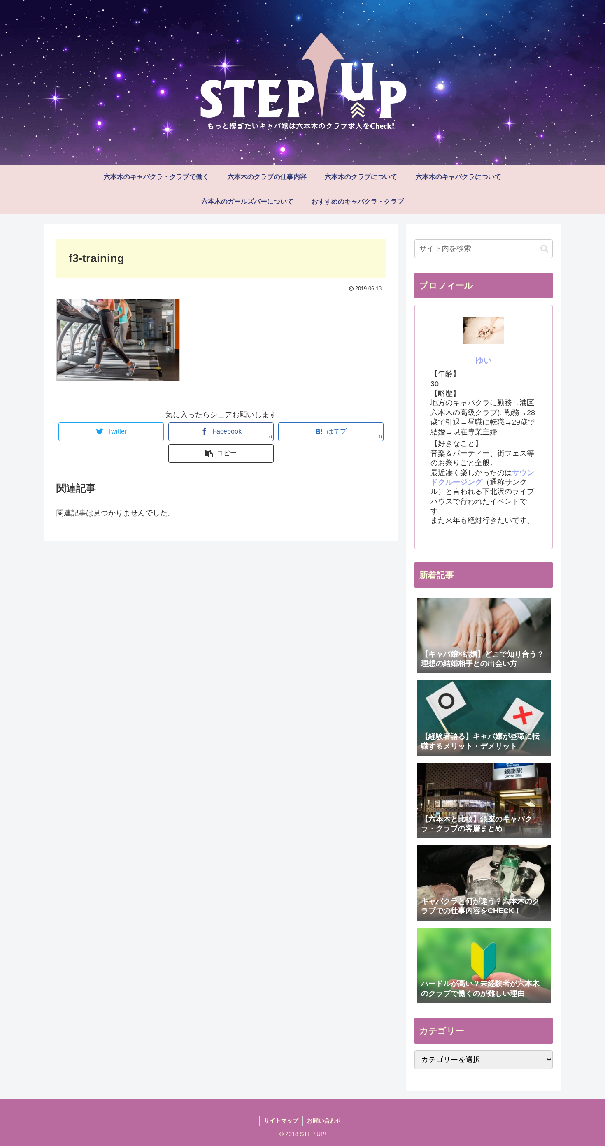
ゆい (483, 360)
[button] (544, 248)
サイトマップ (281, 1120)
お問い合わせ (324, 1120)
